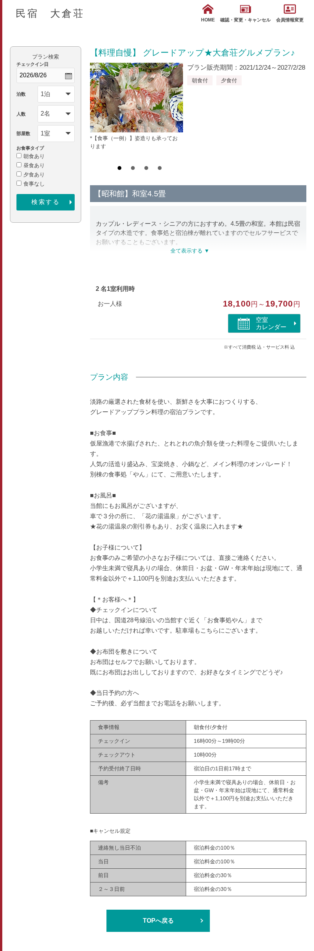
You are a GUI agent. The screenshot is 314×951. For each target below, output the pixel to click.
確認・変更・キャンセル (245, 20)
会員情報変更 (290, 20)
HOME (208, 20)
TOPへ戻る (158, 920)
